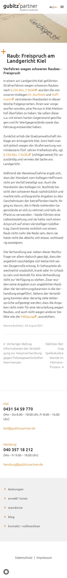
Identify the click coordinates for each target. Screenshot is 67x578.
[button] (6, 572)
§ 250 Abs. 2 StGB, (17, 154)
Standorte (15, 507)
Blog (11, 517)
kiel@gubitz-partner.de (19, 428)
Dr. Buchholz (36, 94)
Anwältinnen (18, 498)
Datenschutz (23, 557)
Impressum (44, 557)
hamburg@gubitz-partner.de (23, 464)
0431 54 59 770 (18, 408)
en (55, 7)
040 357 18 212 (18, 449)
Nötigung (29, 316)
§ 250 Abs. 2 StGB (24, 90)
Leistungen (16, 489)
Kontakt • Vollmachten (24, 526)
